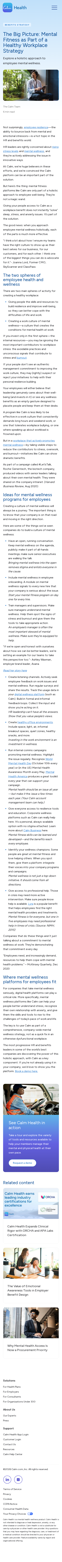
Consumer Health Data (15, 1509)
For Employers (11, 1391)
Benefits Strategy (17, 25)
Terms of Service (12, 1489)
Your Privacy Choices (14, 1513)
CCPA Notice (10, 1504)
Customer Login (12, 1439)
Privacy (7, 1494)
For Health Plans (12, 1386)
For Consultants (12, 1396)
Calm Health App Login (16, 1434)
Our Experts (9, 1415)
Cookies (7, 1499)
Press (6, 1420)
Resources (8, 1449)
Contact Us (9, 1444)
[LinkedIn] (7, 1479)
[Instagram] (18, 1479)
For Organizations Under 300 (19, 1401)
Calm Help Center (13, 1454)
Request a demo (22, 1162)
